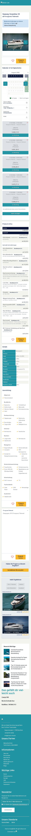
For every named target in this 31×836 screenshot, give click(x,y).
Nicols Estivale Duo (8, 701)
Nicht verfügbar (24, 98)
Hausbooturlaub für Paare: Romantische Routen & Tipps (19, 659)
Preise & (21, 61)
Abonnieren (8, 810)
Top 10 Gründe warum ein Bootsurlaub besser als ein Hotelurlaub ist (19, 667)
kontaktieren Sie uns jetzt (15, 570)
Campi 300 (5, 697)
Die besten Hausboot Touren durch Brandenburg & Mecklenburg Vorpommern (19, 675)
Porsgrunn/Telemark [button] (8, 510)
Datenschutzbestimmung (19, 804)
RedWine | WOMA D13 (9, 704)
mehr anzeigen (15, 213)
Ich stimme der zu (16, 804)
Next (26, 42)
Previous (5, 42)
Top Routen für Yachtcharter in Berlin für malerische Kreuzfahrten (19, 683)
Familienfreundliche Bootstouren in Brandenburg (17, 651)
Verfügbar (14, 98)
